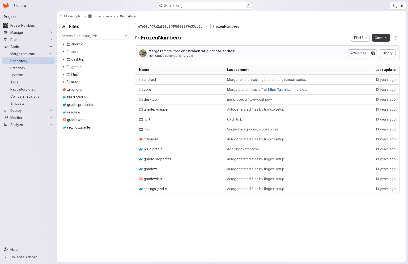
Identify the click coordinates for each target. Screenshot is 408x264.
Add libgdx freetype (243, 149)
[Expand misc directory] (63, 82)
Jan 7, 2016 (186, 55)
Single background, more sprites (252, 129)
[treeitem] (95, 44)
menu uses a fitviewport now (249, 99)
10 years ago (386, 80)
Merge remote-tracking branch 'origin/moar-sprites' (192, 51)
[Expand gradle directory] (63, 67)
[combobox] (95, 35)
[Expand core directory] (63, 52)
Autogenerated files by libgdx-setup (255, 109)
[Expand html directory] (63, 74)
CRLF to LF (235, 119)
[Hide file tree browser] (63, 26)
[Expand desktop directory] (63, 59)
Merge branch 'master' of (267, 89)
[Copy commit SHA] (373, 53)
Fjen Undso (156, 55)
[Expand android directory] (63, 44)
